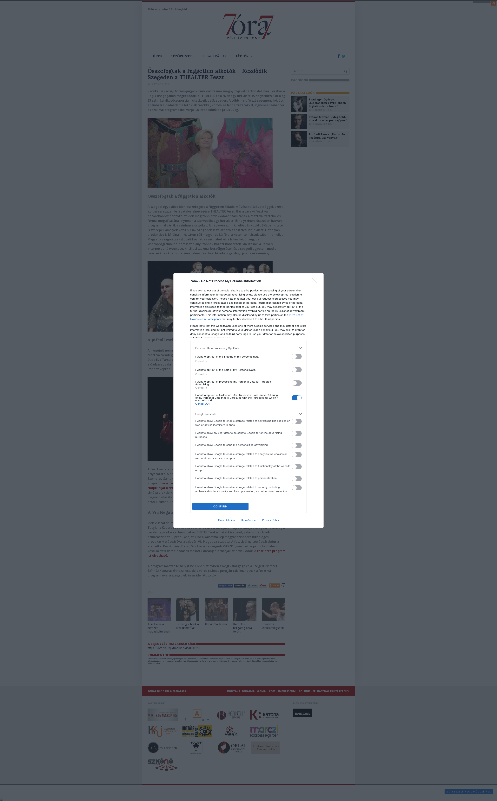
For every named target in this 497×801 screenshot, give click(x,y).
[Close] (315, 281)
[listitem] (248, 348)
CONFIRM (220, 506)
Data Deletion (226, 520)
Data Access (248, 520)
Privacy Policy (270, 520)
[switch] (297, 356)
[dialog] (248, 400)
